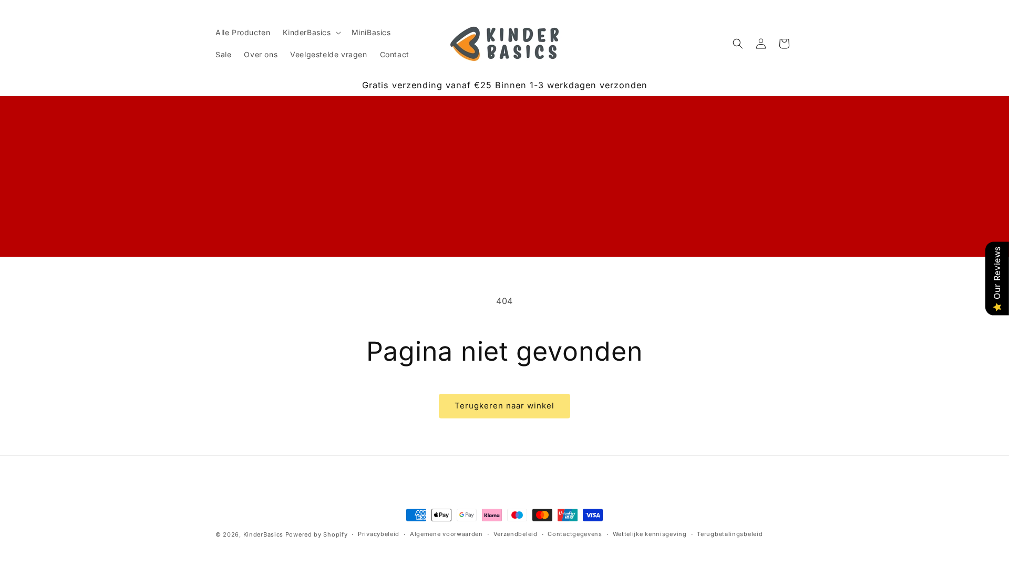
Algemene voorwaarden (446, 534)
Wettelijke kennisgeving (650, 534)
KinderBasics (263, 534)
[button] (310, 33)
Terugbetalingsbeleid (730, 534)
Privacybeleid (378, 534)
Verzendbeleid (515, 534)
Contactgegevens (575, 534)
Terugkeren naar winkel (504, 406)
